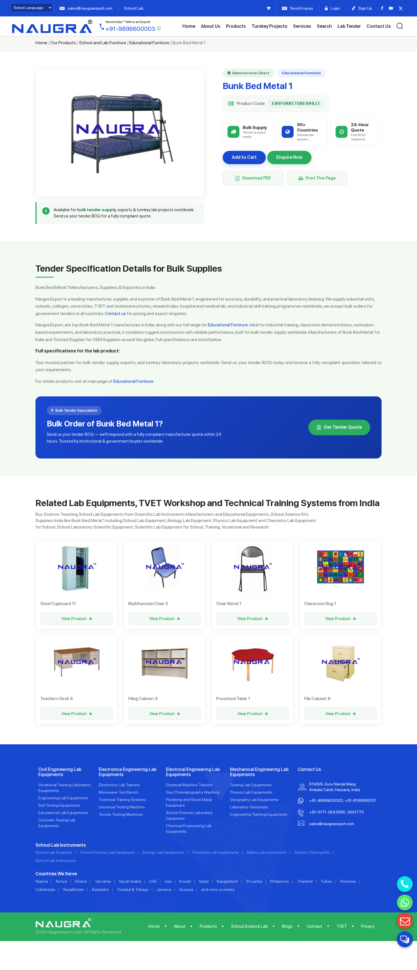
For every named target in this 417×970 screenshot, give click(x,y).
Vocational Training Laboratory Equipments (64, 788)
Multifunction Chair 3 (148, 603)
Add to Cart (244, 157)
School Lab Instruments (55, 860)
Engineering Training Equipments (258, 814)
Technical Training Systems (122, 799)
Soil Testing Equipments (59, 805)
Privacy (367, 926)
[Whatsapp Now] (405, 902)
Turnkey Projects (269, 26)
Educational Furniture (149, 42)
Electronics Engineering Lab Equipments (127, 772)
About (180, 926)
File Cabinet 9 (317, 698)
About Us (210, 26)
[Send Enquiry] (405, 921)
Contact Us (379, 26)
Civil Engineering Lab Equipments (59, 772)
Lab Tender (349, 26)
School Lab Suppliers (53, 852)
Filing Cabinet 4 (143, 698)
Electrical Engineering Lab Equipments (193, 772)
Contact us (115, 313)
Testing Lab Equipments (251, 785)
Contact (314, 926)
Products (236, 26)
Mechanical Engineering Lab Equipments (259, 772)
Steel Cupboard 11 (58, 603)
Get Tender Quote (343, 427)
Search (324, 26)
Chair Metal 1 (228, 603)
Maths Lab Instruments (267, 852)
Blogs (287, 926)
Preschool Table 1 (233, 698)
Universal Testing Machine (122, 807)
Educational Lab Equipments (63, 812)
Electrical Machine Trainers (189, 785)
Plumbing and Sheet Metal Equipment (189, 802)
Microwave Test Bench (118, 792)
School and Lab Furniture (102, 42)
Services (302, 26)
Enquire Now (289, 157)
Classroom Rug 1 (320, 603)
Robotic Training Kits (312, 852)
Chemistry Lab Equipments (215, 852)
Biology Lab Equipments (163, 852)
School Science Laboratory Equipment (189, 815)
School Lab (134, 8)
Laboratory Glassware (249, 807)
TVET (341, 926)
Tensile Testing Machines (121, 814)
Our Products (63, 42)
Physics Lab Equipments (251, 792)
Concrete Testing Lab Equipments (56, 823)
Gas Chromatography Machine (193, 792)
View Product (74, 618)
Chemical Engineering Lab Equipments (189, 828)
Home (188, 26)
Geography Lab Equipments (254, 799)
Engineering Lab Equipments (63, 798)
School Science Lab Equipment (107, 852)
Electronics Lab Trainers (119, 785)
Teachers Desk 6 (56, 698)
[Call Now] (405, 884)
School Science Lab (249, 926)
